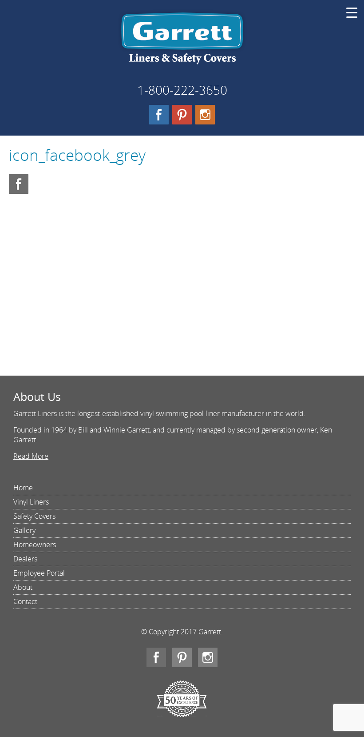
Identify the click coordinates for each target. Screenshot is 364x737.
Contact (25, 601)
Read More (30, 456)
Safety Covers (34, 516)
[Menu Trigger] (352, 12)
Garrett (182, 42)
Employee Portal (39, 573)
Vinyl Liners (31, 502)
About (22, 587)
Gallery (24, 530)
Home (23, 488)
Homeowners (34, 544)
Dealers (25, 559)
